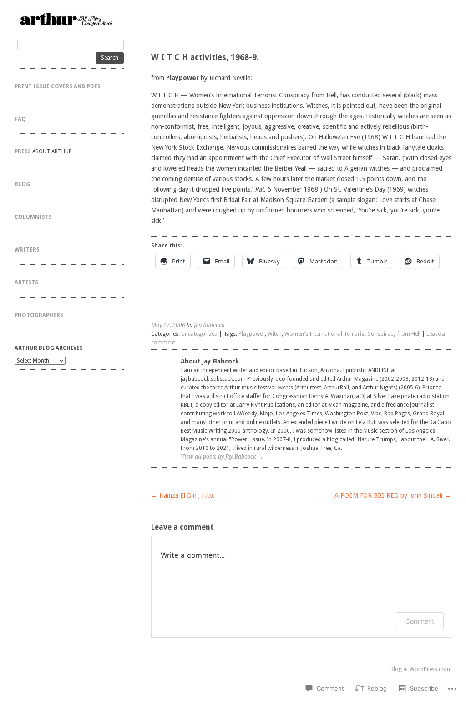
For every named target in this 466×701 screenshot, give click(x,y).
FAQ (20, 119)
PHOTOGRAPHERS (39, 315)
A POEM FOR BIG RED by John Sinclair (392, 495)
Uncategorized (199, 334)
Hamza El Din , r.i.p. (183, 495)
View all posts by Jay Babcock (222, 457)
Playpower (251, 334)
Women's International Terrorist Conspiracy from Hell (352, 334)
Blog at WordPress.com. (420, 669)
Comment (419, 621)
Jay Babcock (209, 325)
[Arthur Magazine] (69, 18)
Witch (275, 334)
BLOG (22, 184)
